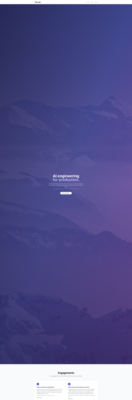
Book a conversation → (66, 193)
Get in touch (39, 397)
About (92, 2)
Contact (96, 2)
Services (88, 2)
